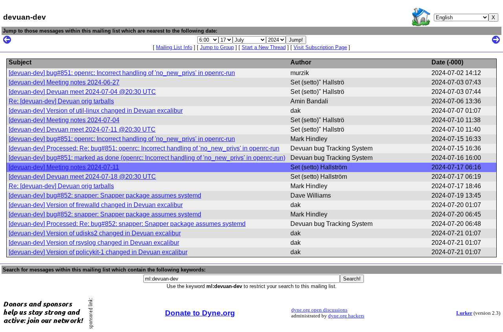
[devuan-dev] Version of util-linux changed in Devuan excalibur (96, 110)
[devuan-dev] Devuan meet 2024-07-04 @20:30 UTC (82, 91)
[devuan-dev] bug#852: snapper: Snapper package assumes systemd (105, 195)
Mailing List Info (174, 47)
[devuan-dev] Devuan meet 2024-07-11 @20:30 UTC (82, 129)
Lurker (464, 313)
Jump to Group (217, 47)
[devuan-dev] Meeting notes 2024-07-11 (64, 167)
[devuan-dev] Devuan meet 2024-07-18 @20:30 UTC (82, 176)
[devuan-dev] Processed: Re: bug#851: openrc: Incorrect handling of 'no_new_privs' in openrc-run (144, 148)
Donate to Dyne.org (200, 313)
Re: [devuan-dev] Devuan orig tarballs (61, 101)
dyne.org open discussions (319, 310)
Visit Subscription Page (320, 47)
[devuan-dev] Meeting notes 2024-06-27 (64, 82)
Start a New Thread (264, 47)
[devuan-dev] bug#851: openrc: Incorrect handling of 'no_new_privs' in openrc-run (122, 73)
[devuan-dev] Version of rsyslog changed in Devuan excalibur (94, 242)
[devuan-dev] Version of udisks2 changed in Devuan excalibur (95, 233)
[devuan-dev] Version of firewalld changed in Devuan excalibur (96, 205)
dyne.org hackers (346, 316)
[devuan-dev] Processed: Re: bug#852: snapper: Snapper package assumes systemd (127, 223)
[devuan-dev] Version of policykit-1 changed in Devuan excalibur (98, 252)
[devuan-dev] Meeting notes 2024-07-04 (64, 120)
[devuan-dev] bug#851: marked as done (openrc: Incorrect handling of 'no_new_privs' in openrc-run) (147, 157)
